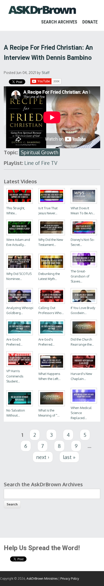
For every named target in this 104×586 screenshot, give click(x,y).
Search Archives (59, 21)
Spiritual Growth (39, 152)
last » (69, 457)
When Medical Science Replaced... (81, 413)
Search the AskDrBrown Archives (43, 484)
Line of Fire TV (40, 163)
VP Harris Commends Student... (14, 376)
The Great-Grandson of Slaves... (80, 276)
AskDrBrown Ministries (42, 578)
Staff (45, 72)
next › (42, 457)
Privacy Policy (69, 578)
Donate (90, 21)
